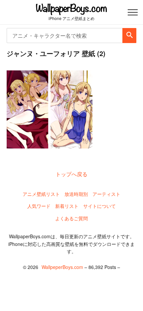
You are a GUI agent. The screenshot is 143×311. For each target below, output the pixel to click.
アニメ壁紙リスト (41, 194)
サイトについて (99, 206)
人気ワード (39, 206)
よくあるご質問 (71, 218)
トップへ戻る (71, 174)
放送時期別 (76, 194)
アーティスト (106, 194)
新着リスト (66, 206)
